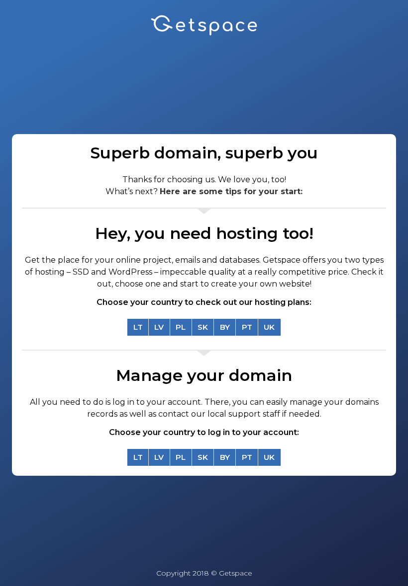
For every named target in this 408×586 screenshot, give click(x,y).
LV (159, 327)
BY (225, 327)
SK (203, 327)
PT (247, 327)
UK (269, 327)
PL (181, 327)
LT (138, 327)
